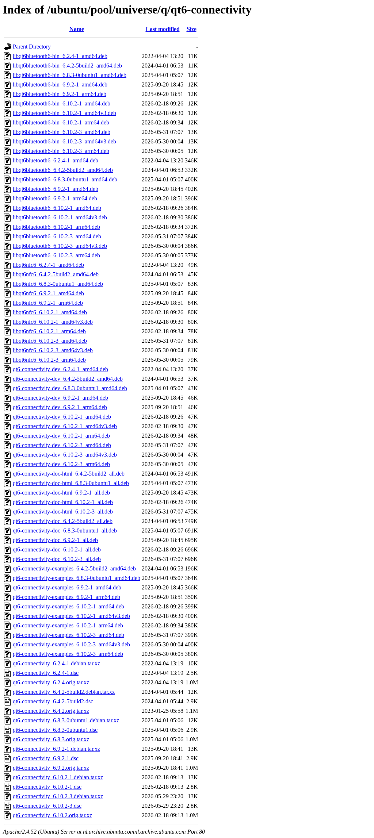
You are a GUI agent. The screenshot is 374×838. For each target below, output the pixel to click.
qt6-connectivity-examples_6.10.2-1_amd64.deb (68, 606)
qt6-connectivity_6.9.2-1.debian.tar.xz (56, 749)
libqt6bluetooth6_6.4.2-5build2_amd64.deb (63, 170)
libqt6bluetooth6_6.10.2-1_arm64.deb (56, 227)
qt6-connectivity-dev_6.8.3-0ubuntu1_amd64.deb (70, 388)
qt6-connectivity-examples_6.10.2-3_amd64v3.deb (71, 644)
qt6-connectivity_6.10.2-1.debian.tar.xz (58, 777)
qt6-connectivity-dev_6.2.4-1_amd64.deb (60, 369)
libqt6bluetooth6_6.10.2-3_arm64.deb (56, 255)
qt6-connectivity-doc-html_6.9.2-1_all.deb (61, 492)
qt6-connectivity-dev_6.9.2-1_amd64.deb (60, 398)
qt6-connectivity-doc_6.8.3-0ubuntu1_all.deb (65, 530)
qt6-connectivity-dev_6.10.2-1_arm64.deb (61, 436)
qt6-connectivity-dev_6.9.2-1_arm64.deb (60, 407)
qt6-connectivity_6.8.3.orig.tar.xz (51, 739)
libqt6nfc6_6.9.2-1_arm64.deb (48, 303)
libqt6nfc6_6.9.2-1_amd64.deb (48, 293)
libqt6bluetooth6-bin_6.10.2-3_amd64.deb (61, 132)
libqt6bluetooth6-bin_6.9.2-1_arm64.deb (59, 94)
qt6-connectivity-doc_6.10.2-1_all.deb (57, 549)
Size (191, 29)
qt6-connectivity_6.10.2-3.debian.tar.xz (58, 796)
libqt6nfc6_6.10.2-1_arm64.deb (49, 331)
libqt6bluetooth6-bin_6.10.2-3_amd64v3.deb (64, 141)
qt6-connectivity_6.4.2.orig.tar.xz (51, 711)
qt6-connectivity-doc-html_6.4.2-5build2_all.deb (69, 473)
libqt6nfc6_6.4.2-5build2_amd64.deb (56, 274)
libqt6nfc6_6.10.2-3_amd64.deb (50, 341)
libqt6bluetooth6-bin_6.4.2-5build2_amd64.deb (67, 65)
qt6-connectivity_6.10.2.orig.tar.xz (52, 815)
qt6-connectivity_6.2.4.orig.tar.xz (51, 682)
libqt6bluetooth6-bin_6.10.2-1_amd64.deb (61, 103)
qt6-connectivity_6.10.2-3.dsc (47, 806)
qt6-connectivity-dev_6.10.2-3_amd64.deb (62, 445)
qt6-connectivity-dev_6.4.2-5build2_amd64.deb (68, 379)
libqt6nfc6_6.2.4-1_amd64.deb (48, 265)
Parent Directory (32, 46)
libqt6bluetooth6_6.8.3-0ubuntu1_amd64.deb (65, 179)
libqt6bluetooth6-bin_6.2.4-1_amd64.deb (60, 56)
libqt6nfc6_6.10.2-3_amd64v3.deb (53, 350)
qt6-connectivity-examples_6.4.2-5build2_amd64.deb (74, 568)
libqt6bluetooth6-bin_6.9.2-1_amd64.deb (60, 84)
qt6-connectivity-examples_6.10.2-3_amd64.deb (68, 635)
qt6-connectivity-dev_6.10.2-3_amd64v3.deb (65, 454)
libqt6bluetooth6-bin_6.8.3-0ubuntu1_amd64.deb (69, 75)
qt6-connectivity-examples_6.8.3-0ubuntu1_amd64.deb (76, 578)
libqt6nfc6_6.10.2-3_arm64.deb (49, 360)
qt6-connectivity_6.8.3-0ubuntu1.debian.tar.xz (66, 720)
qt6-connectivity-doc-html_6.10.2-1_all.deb (63, 502)
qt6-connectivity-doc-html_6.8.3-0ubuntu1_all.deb (71, 483)
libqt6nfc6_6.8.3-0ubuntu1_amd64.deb (58, 284)
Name (76, 29)
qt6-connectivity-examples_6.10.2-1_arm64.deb (68, 625)
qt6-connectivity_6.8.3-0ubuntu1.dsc (55, 730)
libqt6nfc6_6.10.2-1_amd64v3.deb (53, 322)
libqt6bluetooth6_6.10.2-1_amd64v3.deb (60, 217)
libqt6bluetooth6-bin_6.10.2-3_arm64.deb (61, 151)
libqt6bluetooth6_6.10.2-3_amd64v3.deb (60, 246)
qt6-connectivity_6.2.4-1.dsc (46, 673)
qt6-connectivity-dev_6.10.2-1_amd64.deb (62, 417)
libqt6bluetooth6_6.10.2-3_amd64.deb (57, 236)
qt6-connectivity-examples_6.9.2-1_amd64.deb (67, 587)
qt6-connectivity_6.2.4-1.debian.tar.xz (56, 663)
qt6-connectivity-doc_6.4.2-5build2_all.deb (62, 521)
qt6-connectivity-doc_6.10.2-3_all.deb (57, 559)
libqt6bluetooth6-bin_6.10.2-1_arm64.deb (61, 122)
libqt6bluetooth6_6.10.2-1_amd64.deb (57, 208)
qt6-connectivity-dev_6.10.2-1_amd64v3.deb (65, 426)
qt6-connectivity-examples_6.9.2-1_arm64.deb (66, 597)
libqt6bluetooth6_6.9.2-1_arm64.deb (55, 198)
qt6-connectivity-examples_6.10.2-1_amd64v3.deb (71, 616)
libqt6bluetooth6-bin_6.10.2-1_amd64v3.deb (64, 113)
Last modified (163, 29)
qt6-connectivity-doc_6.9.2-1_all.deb (55, 540)
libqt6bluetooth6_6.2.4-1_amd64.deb (55, 160)
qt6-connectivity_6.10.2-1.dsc (47, 787)
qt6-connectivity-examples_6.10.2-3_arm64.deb (68, 654)
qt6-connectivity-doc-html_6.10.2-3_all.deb (63, 511)
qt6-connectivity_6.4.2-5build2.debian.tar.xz (64, 692)
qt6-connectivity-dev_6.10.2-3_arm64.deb (61, 464)
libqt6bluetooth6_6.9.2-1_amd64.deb (55, 189)
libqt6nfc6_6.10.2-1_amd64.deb (50, 312)
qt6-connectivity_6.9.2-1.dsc (46, 758)
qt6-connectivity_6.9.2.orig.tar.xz (51, 768)
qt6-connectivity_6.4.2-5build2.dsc (53, 701)
